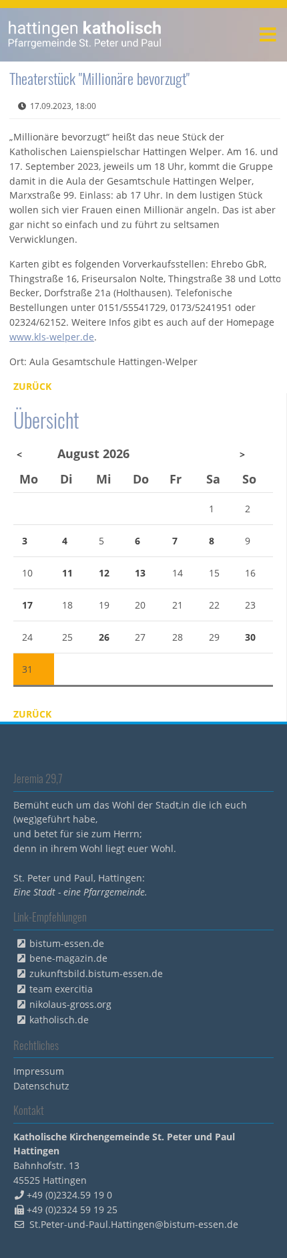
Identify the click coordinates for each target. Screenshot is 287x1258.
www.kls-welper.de (51, 336)
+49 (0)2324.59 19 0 (69, 1194)
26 (104, 637)
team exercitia (61, 988)
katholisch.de (59, 1019)
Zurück (32, 386)
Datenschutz (41, 1085)
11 (67, 572)
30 (250, 637)
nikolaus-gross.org (70, 1004)
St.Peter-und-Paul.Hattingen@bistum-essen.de (133, 1224)
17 (27, 605)
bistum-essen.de (66, 943)
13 (140, 572)
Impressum (38, 1071)
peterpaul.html (85, 35)
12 (104, 572)
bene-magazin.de (68, 958)
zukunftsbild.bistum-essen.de (96, 973)
